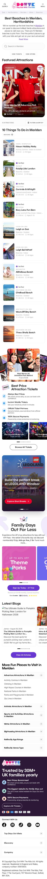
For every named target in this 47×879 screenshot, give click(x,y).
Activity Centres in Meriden (15, 680)
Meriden (23, 12)
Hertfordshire (13, 12)
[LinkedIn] (12, 825)
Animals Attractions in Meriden (18, 706)
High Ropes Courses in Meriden (17, 687)
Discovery (8, 843)
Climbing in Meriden (12, 684)
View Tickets (17, 54)
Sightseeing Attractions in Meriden (19, 731)
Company (8, 852)
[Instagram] (29, 825)
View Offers (30, 54)
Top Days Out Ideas (13, 833)
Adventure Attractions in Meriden (19, 675)
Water (31, 12)
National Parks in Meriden (15, 691)
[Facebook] (4, 825)
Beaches (39, 12)
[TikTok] (21, 825)
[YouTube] (38, 825)
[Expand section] (41, 706)
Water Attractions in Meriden (17, 724)
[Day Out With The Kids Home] (23, 5)
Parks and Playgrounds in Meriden (19, 695)
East (3, 12)
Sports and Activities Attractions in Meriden (19, 715)
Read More (23, 39)
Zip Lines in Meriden (12, 698)
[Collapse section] (41, 675)
